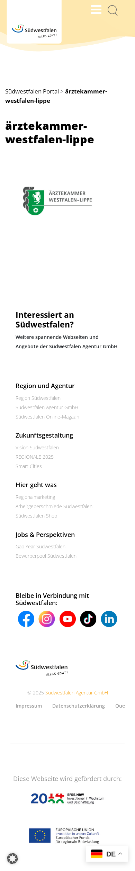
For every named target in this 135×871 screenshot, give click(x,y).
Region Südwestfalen (38, 398)
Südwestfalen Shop (36, 515)
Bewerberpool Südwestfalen (46, 556)
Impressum (29, 705)
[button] (12, 858)
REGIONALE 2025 (35, 457)
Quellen (124, 705)
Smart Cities (29, 466)
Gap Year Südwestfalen (40, 546)
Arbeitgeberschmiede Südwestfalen (54, 506)
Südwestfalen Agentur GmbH (47, 407)
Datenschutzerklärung (78, 705)
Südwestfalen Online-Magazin (47, 416)
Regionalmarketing (35, 497)
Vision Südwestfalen (37, 447)
